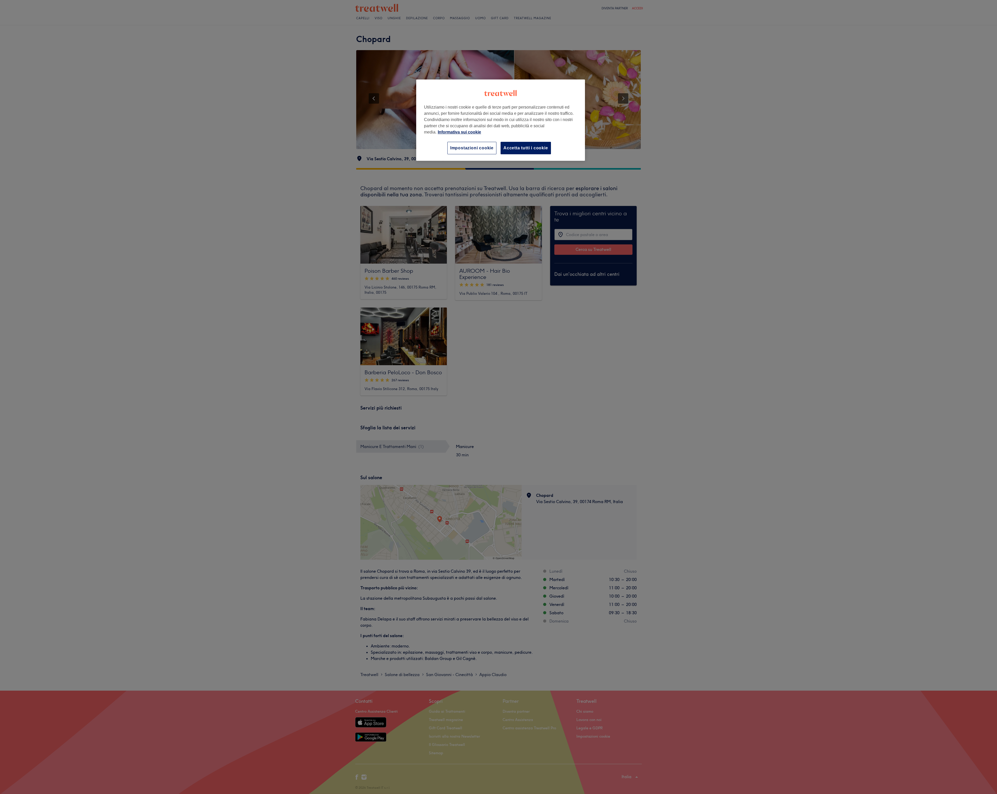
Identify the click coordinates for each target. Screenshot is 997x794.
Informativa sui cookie (459, 132)
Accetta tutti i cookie (525, 148)
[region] (500, 120)
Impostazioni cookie (472, 148)
